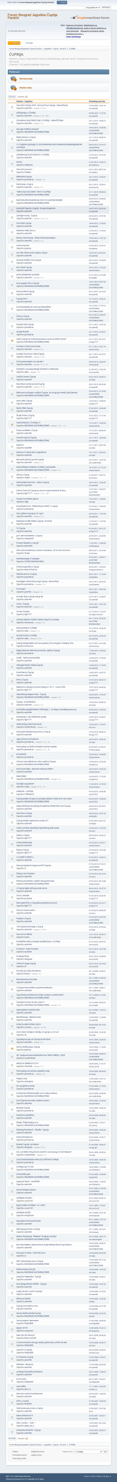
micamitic (95, 372)
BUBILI (94, 816)
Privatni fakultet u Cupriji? (27, 543)
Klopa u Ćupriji (22, 849)
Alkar (93, 380)
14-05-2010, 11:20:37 (97, 724)
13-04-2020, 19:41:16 (97, 105)
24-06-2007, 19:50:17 (97, 1415)
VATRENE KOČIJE (23, 1212)
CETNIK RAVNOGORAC (34, 561)
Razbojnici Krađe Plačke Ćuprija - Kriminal (34, 521)
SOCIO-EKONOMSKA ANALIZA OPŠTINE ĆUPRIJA (37, 1159)
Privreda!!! (21, 589)
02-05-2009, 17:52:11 (97, 1122)
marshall (28, 1066)
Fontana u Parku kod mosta (28, 346)
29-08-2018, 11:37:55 (97, 113)
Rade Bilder (21, 776)
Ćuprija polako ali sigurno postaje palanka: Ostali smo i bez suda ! (44, 798)
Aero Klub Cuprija (24, 267)
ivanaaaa (95, 1232)
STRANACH (29, 794)
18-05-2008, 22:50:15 (97, 1342)
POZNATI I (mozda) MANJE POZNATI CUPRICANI (37, 369)
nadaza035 (29, 538)
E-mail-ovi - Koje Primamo (27, 949)
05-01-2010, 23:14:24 (97, 963)
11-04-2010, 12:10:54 (97, 784)
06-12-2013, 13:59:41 (97, 184)
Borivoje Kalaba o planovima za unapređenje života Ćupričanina (43, 1244)
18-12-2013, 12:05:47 (97, 177)
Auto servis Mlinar (24, 934)
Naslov (19, 101)
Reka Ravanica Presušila (26, 979)
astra (93, 838)
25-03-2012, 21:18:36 (97, 391)
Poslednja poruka (97, 101)
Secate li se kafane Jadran (27, 498)
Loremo (27, 1027)
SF (25, 966)
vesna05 (94, 1050)
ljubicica (94, 764)
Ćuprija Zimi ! (22, 298)
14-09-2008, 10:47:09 (97, 1269)
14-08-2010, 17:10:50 (97, 665)
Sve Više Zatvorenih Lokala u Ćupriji (31, 252)
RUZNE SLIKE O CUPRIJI (26, 635)
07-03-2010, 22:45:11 (97, 842)
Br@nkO (28, 1403)
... (45, 116)
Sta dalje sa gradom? (25, 783)
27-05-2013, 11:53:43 (97, 230)
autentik (28, 108)
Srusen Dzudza (22, 611)
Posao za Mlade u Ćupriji (26, 430)
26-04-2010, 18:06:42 (97, 739)
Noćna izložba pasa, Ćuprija (28, 1047)
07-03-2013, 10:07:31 (97, 245)
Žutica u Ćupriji (22, 316)
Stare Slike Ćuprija (24, 400)
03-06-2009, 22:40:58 (97, 1093)
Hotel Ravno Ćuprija (25, 672)
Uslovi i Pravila (96, 1476)
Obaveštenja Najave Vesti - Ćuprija (31, 694)
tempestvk (29, 1215)
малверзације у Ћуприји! (28, 558)
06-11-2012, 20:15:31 (97, 354)
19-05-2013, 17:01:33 (97, 238)
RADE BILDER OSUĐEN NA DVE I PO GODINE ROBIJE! (39, 200)
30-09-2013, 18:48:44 (97, 199)
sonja (26, 786)
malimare (28, 165)
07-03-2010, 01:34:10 (97, 864)
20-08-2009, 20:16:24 (97, 1024)
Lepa (93, 742)
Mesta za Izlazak (23, 1298)
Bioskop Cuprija (23, 1107)
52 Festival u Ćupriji (24, 1357)
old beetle (95, 584)
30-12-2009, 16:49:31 (97, 971)
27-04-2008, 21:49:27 (97, 1357)
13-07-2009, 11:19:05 (97, 1047)
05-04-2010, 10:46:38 (97, 791)
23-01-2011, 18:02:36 (97, 589)
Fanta (93, 653)
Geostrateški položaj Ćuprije (28, 1313)
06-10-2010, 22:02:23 (97, 636)
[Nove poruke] (13, 79)
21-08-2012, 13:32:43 (97, 369)
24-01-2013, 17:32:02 (97, 267)
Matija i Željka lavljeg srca (27, 1122)
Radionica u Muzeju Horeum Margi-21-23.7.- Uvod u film (40, 687)
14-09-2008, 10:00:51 (97, 1277)
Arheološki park (23, 1174)
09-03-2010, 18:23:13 (97, 835)
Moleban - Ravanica (24, 1364)
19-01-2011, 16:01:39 (97, 604)
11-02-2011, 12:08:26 (97, 543)
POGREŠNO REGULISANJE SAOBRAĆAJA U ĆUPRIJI (38, 941)
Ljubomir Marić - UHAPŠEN (28, 1181)
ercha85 (94, 1005)
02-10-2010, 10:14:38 (97, 643)
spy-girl (94, 1147)
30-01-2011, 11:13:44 (97, 574)
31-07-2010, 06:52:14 (97, 680)
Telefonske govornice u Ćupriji (29, 1408)
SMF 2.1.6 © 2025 (12, 1476)
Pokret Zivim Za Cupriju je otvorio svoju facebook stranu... (41, 490)
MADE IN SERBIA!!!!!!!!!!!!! (27, 1063)
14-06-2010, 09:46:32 (97, 702)
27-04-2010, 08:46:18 (97, 732)
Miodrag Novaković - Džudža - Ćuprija (32, 1129)
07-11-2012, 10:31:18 (97, 346)
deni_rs (27, 1389)
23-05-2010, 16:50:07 (97, 717)
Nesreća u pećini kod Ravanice (29, 1393)
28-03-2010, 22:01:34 (97, 813)
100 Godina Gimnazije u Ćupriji (29, 926)
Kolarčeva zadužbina (25, 1115)
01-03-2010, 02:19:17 (97, 903)
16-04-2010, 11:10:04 (97, 776)
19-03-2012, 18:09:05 (97, 401)
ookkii (93, 1396)
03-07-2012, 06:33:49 (97, 384)
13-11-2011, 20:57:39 (97, 445)
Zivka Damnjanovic (24, 1137)
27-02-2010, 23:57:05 (97, 917)
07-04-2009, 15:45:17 (97, 1137)
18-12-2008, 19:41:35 (97, 1213)
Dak (92, 1316)
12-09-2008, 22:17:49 (97, 1306)
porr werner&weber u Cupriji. (29, 535)
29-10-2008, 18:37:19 (97, 1236)
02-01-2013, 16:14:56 (97, 291)
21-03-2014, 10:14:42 (97, 155)
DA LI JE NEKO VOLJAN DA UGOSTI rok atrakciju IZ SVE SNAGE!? (44, 1152)
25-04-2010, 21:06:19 (97, 747)
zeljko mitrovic (97, 614)
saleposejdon (96, 1239)
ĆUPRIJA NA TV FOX (25, 1167)
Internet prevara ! (24, 169)
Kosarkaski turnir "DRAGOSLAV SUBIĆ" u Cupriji (37, 506)
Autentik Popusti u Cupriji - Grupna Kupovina (35, 208)
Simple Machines (25, 1476)
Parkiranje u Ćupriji (24, 184)
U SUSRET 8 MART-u (25, 857)
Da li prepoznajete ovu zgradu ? (30, 361)
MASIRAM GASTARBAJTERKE (36, 132)
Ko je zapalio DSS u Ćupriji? (27, 283)
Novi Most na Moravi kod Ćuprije (30, 384)
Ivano (26, 937)
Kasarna (19, 445)
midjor (27, 477)
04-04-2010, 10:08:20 (97, 799)
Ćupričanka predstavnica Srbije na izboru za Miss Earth (39, 995)
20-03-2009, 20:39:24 (97, 1152)
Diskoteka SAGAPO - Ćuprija (28, 1430)
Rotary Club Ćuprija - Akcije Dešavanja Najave (36, 237)
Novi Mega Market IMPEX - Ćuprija (31, 1284)
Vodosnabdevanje (24, 842)
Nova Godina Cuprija (25, 291)
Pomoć (86, 1476)
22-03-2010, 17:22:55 (97, 828)
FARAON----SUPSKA (24, 791)
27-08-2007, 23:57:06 (97, 1408)
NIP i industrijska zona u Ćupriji (29, 1261)
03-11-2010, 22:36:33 (97, 618)
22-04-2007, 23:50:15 (97, 1430)
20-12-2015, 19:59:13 (97, 121)
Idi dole (12, 97)
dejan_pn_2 (29, 1425)
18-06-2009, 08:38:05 (97, 1071)
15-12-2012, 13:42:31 (97, 299)
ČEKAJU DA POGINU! (25, 873)
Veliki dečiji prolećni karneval (28, 724)
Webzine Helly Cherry (25, 230)
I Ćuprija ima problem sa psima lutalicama (34, 987)
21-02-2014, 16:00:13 (97, 162)
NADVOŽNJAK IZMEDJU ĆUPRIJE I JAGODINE (36, 467)
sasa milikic (21, 1386)
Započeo (29, 101)
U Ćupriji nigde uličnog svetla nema (31, 888)
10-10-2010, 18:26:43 (97, 628)
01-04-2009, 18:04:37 (97, 1144)
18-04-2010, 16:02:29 (97, 769)
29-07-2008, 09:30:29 (97, 1335)
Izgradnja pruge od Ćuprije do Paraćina (33, 1039)
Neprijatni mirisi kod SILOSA (28, 1221)
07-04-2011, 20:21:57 (97, 528)
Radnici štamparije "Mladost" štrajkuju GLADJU (36, 1236)
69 (47, 116)
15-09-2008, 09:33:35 (97, 1253)
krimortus (95, 349)
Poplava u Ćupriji (23, 918)
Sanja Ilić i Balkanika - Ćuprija (28, 1276)
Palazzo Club (21, 1078)
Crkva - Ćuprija (22, 604)
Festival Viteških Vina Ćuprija (28, 260)
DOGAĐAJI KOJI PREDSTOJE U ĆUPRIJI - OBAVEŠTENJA (39, 120)
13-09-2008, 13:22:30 (97, 1299)
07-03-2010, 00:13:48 (97, 881)
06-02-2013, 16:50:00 (97, 260)
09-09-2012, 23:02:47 (97, 362)
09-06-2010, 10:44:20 (97, 709)
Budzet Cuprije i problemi (27, 1144)
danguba (28, 959)
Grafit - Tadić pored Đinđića (28, 657)
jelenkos (94, 577)
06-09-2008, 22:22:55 (97, 1313)
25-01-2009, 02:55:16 (97, 1198)
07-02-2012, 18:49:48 (97, 408)
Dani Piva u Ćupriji (24, 813)
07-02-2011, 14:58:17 (97, 557)
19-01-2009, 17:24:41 (97, 1205)
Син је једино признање (27, 1320)
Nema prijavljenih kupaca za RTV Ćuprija (33, 865)
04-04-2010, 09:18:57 (97, 806)
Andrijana (28, 1081)
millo (93, 448)
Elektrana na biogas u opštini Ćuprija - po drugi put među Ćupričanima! (46, 392)
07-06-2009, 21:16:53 (97, 1086)
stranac (94, 478)
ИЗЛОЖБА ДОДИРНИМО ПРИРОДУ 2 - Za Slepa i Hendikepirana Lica (46, 709)
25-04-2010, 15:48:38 (97, 754)
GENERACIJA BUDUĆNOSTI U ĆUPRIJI (32, 154)
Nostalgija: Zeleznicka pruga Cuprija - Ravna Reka (37, 581)
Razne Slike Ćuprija (24, 408)
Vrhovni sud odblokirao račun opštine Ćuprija (36, 761)
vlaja (26, 501)
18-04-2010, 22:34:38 (97, 761)
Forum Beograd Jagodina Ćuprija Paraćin (32, 16)
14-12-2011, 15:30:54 (97, 423)
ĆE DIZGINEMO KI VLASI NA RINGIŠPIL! (33, 307)
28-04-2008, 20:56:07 (97, 1350)
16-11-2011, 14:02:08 (97, 438)
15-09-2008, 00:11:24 (97, 1260)
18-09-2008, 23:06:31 (97, 1243)
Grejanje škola (22, 956)
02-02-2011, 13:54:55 (97, 567)
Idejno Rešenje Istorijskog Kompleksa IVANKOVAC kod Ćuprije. (43, 806)
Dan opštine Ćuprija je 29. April (29, 513)
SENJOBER (28, 1323)
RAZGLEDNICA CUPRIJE (26, 628)
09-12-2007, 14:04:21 (97, 1379)
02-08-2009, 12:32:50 (97, 1032)
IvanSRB (28, 447)
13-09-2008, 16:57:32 (97, 1284)
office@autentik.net (74, 28)
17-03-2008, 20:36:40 (97, 1364)
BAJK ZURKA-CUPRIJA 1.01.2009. (31, 1205)
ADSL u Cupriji (22, 1401)
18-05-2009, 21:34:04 (97, 1100)
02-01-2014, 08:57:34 (97, 169)
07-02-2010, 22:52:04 (97, 927)
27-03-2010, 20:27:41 (97, 821)
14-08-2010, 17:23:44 (97, 658)
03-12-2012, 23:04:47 (97, 315)
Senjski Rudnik (22, 331)
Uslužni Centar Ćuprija (26, 376)
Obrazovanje (26, 78)
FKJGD (93, 823)
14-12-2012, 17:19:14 (97, 305)
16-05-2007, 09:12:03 (97, 1423)
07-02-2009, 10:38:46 (97, 1174)
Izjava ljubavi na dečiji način (28, 1009)
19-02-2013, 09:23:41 (97, 253)
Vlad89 (94, 278)
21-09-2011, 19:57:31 (97, 475)
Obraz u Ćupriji (22, 474)
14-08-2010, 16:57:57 (97, 672)
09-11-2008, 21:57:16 (97, 1219)
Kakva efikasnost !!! (24, 1415)
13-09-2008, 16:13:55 (97, 1291)
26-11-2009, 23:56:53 (97, 978)
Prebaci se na (67, 1451)
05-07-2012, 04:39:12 (97, 377)
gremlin (27, 592)
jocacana (28, 898)
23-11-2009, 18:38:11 (97, 988)
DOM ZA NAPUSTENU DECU (28, 1024)
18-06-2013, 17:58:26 (97, 223)
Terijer (27, 553)
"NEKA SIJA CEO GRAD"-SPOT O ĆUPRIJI (33, 191)
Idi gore (12, 1438)
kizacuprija (95, 750)
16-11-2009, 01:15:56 (97, 995)
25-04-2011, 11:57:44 (97, 514)
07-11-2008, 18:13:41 (97, 1229)
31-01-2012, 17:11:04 (97, 415)
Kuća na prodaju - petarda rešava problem (34, 769)
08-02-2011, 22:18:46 (97, 550)
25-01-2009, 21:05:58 (97, 1188)
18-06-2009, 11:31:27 (97, 1063)
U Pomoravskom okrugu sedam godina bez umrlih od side (41, 1342)
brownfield (21, 754)
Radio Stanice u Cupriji (26, 137)
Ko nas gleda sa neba (25, 1086)
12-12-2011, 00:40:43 (97, 430)
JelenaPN (28, 545)
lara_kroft (95, 1066)
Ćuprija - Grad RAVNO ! (26, 702)
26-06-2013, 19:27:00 (97, 216)
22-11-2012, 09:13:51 (97, 339)
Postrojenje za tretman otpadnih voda (33, 1071)
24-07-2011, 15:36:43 (97, 482)
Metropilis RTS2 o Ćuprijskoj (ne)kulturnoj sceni (36, 903)
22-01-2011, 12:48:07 (97, 597)
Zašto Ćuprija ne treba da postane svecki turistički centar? (41, 339)
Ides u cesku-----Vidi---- (26, 1423)
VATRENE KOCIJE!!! (24, 1198)
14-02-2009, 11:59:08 (97, 1167)
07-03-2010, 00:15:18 (97, 874)
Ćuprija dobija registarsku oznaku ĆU (32, 820)
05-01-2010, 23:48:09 (97, 956)
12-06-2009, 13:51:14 (97, 1079)
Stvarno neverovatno (25, 910)
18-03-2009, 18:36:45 (97, 1160)
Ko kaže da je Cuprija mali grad (29, 596)
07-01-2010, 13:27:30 (97, 949)
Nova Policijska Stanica (26, 1189)
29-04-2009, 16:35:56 (97, 1130)
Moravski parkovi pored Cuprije (30, 459)
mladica (27, 172)
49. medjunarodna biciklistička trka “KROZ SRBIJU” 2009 (40, 1055)
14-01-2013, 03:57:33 (97, 282)
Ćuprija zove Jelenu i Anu (27, 1306)
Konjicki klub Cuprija (25, 324)
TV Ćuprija (20, 528)
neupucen (28, 1330)
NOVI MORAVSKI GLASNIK (27, 274)
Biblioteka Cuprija (24, 176)
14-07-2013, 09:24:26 (97, 208)
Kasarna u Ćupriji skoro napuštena (31, 452)
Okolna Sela (25, 87)
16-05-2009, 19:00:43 (97, 1108)
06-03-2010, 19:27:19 (97, 888)
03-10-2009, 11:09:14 (97, 1010)
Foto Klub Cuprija (23, 223)
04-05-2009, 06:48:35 (97, 1115)
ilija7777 (94, 342)
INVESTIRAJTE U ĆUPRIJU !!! (28, 422)
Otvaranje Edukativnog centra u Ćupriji (33, 731)
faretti (19, 162)
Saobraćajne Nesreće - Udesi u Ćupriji (32, 482)
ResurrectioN (30, 1338)
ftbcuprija (95, 546)
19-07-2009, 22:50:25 (97, 1039)
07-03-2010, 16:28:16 (97, 857)
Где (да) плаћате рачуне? (27, 129)
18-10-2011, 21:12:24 (97, 467)
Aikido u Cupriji (22, 835)
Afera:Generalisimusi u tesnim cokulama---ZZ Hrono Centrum (43, 550)
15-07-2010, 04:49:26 (97, 687)
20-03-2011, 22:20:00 (97, 536)
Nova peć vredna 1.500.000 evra (30, 1253)
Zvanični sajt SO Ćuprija (26, 437)
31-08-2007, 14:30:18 (97, 1401)
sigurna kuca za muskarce (27, 739)
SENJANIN (28, 1382)
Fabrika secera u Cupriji (26, 574)
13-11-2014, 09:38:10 (97, 137)
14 (47, 493)
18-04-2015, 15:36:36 (97, 127)
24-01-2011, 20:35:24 (97, 581)
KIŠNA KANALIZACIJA (25, 1269)
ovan (93, 831)
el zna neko (21, 1379)
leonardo (94, 187)
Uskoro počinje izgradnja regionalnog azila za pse (37, 828)
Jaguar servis (22, 1327)
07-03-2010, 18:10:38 (97, 850)
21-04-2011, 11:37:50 (97, 521)
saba (26, 372)
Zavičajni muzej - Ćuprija (26, 215)
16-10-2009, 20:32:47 (97, 1002)
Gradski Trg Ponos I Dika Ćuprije (30, 354)
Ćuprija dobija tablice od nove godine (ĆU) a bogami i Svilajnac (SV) (44, 643)
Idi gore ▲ (107, 1476)
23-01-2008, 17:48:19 (97, 1372)
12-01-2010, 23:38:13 (97, 934)
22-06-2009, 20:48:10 (97, 1054)
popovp (27, 248)
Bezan (27, 973)
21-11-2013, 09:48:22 (97, 192)
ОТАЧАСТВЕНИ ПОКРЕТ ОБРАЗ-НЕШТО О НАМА (37, 619)
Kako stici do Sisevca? (25, 1335)
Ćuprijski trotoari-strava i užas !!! (30, 1002)
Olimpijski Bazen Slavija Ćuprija (29, 665)
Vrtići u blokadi (22, 895)
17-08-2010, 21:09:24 (97, 650)
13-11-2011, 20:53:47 (97, 452)
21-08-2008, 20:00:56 (97, 1320)
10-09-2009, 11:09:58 (97, 1017)
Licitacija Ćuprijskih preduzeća (29, 1371)
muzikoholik (29, 1154)
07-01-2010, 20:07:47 (97, 942)
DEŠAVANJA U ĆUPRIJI (26, 113)
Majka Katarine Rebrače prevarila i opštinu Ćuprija (38, 650)
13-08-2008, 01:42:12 (97, 1328)
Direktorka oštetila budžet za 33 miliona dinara (36, 1093)
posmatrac (29, 179)
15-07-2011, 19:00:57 (97, 489)
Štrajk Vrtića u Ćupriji (25, 415)
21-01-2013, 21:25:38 (97, 275)
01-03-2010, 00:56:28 (97, 910)
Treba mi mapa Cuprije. (26, 963)
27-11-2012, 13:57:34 (97, 324)
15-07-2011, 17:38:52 (97, 499)
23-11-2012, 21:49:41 (97, 332)
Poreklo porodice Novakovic (28, 970)
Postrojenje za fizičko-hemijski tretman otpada (36, 746)
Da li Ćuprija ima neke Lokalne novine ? (33, 1100)
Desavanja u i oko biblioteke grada (31, 716)
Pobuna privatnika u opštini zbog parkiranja (35, 881)
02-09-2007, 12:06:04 (97, 1394)
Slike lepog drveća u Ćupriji (28, 1229)
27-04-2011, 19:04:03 (97, 506)
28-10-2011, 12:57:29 (97, 460)
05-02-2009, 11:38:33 (97, 1181)
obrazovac (28, 622)
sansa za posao (22, 245)
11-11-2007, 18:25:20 (97, 1386)
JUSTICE (94, 794)
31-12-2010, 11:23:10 (97, 611)
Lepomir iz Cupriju (24, 1349)
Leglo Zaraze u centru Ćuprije (29, 1291)
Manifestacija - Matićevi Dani (28, 1017)
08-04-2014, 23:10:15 (97, 144)
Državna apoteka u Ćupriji (27, 566)
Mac (93, 1301)
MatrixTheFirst (30, 569)
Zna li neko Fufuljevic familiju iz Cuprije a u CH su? (37, 1032)
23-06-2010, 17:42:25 (97, 694)
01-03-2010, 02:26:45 (97, 896)
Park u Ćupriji (22, 679)
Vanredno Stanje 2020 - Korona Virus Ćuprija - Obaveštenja (42, 105)
